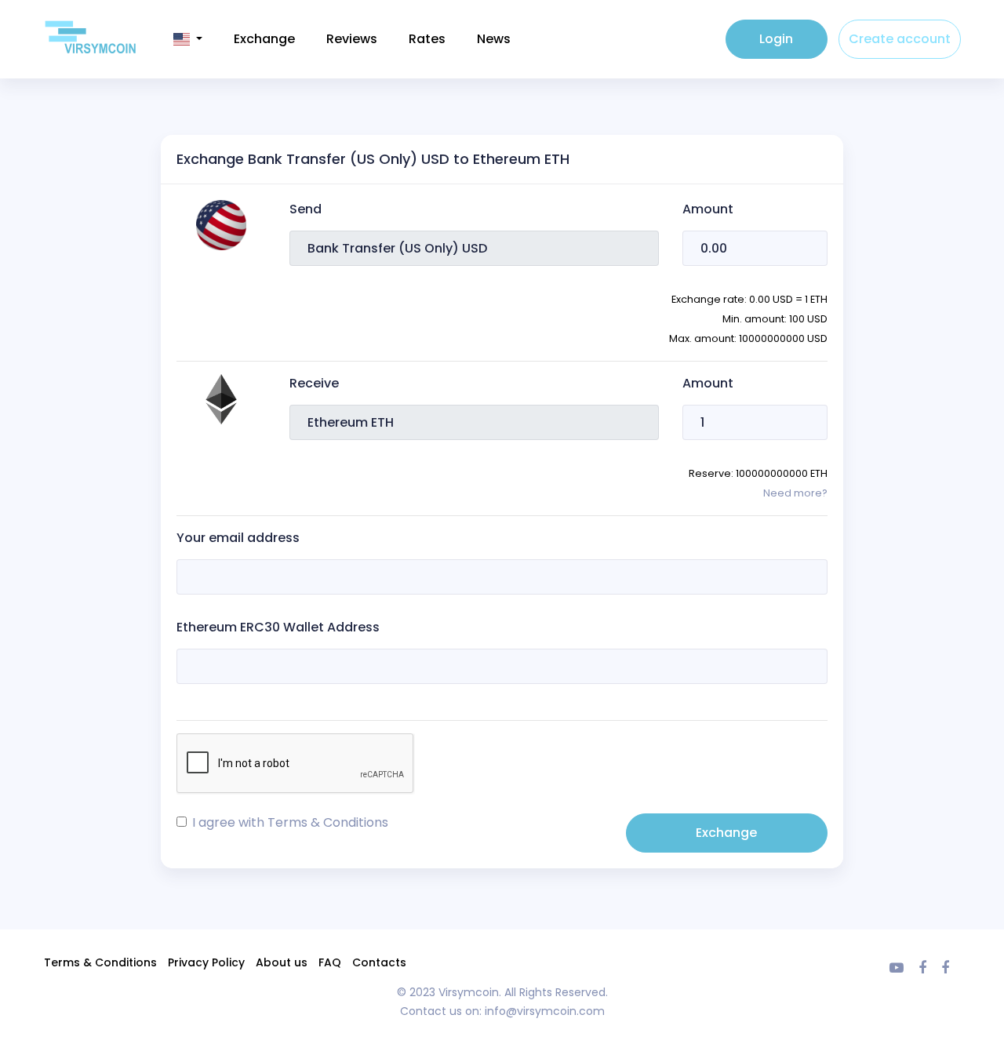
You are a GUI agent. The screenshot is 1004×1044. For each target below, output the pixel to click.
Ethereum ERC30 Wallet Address (278, 627)
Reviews (351, 39)
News (494, 39)
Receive (314, 383)
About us (281, 962)
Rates (427, 39)
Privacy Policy (206, 962)
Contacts (379, 962)
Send (305, 209)
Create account (900, 39)
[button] (188, 39)
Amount (707, 209)
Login (776, 39)
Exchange (264, 39)
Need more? (795, 493)
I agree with (290, 822)
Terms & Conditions (327, 822)
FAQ (329, 962)
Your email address (238, 538)
